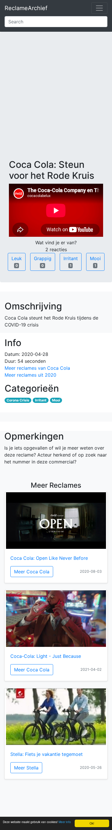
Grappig (42, 262)
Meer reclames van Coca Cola (37, 368)
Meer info (65, 822)
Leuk (16, 262)
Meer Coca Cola (31, 571)
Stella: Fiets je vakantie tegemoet (46, 754)
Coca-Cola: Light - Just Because (45, 656)
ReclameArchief (26, 8)
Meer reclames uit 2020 (30, 375)
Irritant (70, 262)
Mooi (95, 262)
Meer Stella (26, 768)
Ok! (92, 823)
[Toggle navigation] (99, 8)
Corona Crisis (18, 400)
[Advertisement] (56, 100)
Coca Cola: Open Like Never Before (49, 558)
